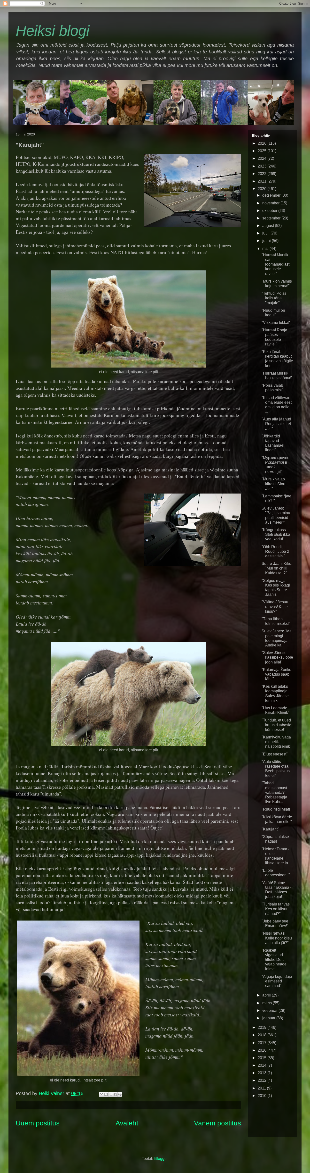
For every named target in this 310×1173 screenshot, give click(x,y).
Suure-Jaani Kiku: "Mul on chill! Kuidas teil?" (277, 568)
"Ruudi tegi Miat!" (276, 809)
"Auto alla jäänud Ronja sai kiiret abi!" (276, 423)
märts (267, 1003)
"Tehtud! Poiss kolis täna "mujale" (274, 298)
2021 (262, 181)
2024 (262, 158)
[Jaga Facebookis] (115, 1094)
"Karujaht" (270, 829)
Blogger (161, 1158)
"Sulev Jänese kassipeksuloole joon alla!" (277, 657)
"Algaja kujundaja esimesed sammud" (277, 981)
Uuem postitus (38, 1123)
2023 (262, 166)
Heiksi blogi (52, 31)
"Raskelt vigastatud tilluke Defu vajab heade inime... (274, 959)
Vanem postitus (217, 1123)
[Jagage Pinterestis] (119, 1094)
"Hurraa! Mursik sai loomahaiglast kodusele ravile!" (275, 264)
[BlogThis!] (106, 1094)
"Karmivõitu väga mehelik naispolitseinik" (276, 741)
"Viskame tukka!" (276, 322)
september (271, 218)
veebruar (270, 1010)
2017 (262, 1043)
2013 (262, 1073)
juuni (267, 241)
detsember (271, 195)
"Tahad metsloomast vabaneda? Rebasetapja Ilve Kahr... (274, 792)
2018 (262, 1035)
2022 (262, 174)
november (271, 203)
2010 (262, 1096)
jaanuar (269, 1018)
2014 (262, 1065)
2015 (262, 1058)
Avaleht (127, 1123)
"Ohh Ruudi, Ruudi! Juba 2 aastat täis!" (275, 551)
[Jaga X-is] (110, 1094)
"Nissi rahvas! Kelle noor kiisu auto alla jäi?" (277, 938)
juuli (266, 233)
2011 (262, 1088)
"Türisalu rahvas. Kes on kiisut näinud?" (276, 908)
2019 (262, 1027)
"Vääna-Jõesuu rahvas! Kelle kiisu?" (275, 606)
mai (266, 248)
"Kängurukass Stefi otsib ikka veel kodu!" (276, 534)
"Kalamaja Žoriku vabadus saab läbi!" (276, 674)
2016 (262, 1050)
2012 (262, 1080)
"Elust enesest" (275, 754)
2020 (262, 189)
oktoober (270, 211)
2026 (262, 143)
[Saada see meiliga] (101, 1094)
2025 (262, 151)
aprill (267, 995)
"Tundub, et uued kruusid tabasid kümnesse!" (276, 724)
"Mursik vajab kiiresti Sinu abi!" (273, 483)
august (268, 226)
